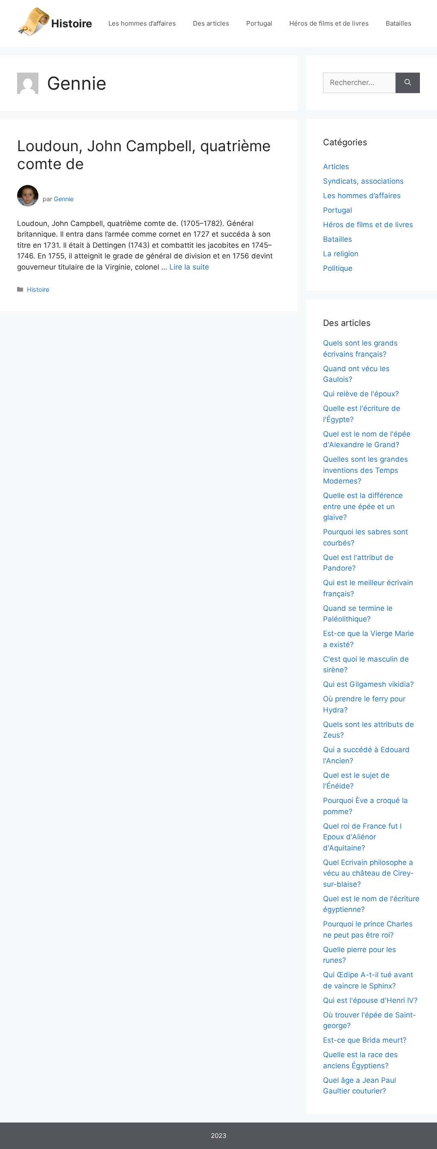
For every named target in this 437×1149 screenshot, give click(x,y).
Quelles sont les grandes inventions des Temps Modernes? (365, 470)
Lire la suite (189, 267)
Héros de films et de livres (329, 23)
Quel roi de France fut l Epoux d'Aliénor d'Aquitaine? (362, 837)
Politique (338, 268)
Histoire (71, 23)
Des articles (211, 23)
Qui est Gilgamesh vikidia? (368, 684)
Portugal (259, 23)
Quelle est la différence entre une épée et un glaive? (363, 506)
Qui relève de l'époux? (361, 394)
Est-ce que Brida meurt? (365, 1040)
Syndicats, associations (363, 181)
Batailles (398, 23)
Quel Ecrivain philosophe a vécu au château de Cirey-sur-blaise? (368, 873)
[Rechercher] (408, 83)
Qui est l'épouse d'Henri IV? (370, 1000)
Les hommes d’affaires (142, 23)
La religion (340, 253)
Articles (336, 166)
